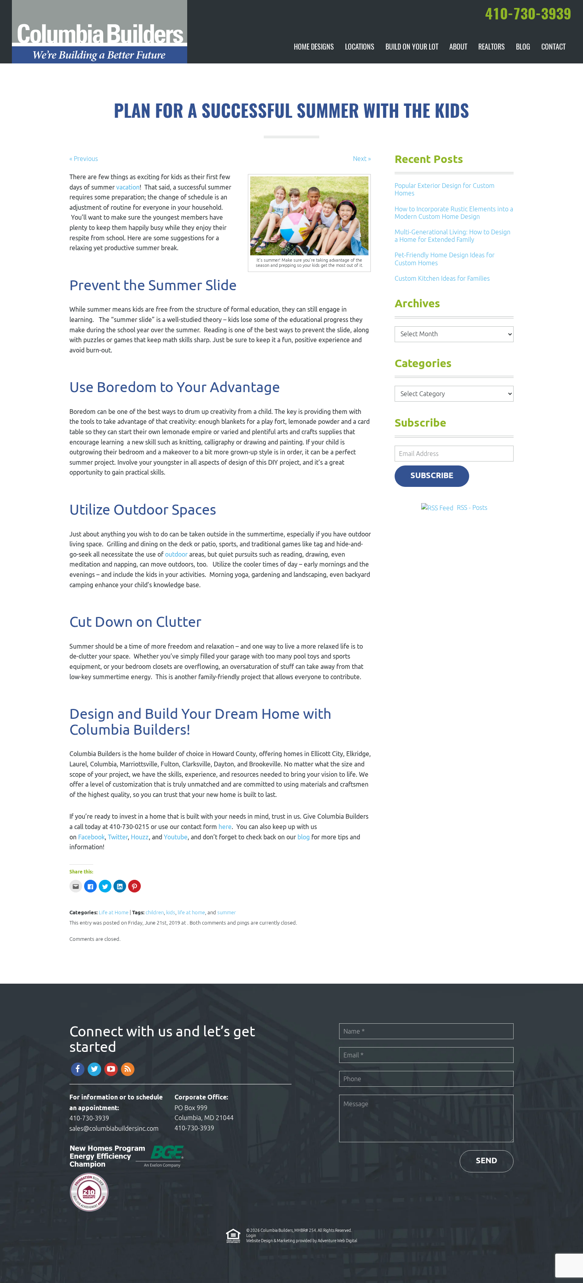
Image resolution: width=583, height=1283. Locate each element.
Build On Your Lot (411, 47)
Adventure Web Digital (337, 1240)
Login (251, 1235)
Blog (523, 47)
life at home (191, 912)
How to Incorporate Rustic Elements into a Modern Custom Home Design (454, 212)
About (458, 47)
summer (226, 912)
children (155, 912)
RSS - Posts (472, 507)
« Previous (83, 158)
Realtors (491, 47)
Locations (359, 47)
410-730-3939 (89, 1118)
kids (170, 912)
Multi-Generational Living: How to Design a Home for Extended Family (452, 235)
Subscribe (431, 476)
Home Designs (314, 47)
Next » (362, 158)
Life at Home (113, 912)
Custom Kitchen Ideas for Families (442, 278)
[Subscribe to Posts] (438, 507)
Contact (553, 47)
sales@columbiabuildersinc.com (114, 1128)
